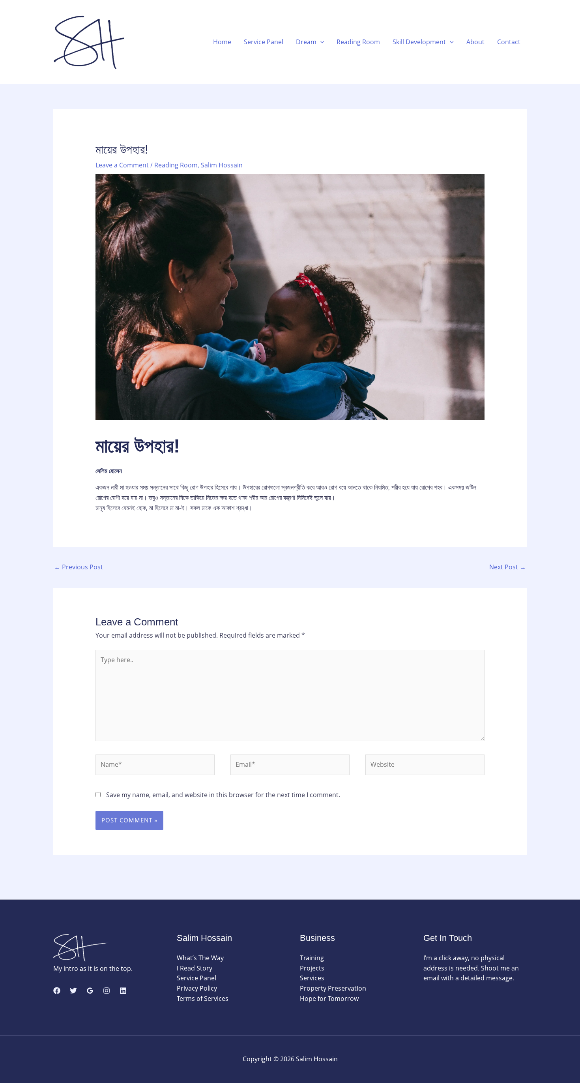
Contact (508, 42)
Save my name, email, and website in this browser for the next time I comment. (223, 794)
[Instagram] (106, 990)
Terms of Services (202, 998)
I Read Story (194, 968)
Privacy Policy (197, 988)
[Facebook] (56, 990)
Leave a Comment (122, 165)
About (475, 42)
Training (312, 957)
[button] (320, 42)
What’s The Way (200, 957)
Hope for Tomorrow (329, 998)
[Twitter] (73, 990)
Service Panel (263, 42)
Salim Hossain (222, 165)
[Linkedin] (123, 990)
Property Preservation (333, 988)
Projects (312, 968)
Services (312, 978)
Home (222, 42)
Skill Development (419, 42)
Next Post (507, 567)
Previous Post (78, 567)
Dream (306, 42)
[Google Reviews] (90, 990)
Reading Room (358, 42)
